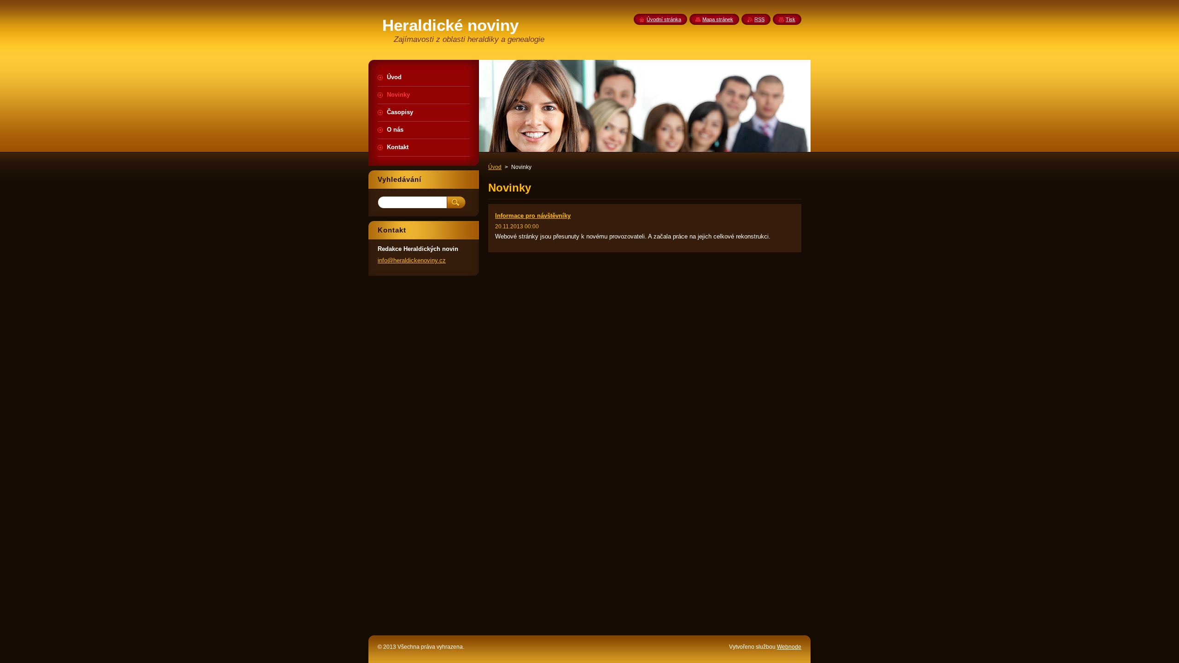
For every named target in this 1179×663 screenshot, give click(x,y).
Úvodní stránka (664, 19)
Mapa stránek (717, 19)
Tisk (790, 19)
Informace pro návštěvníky (533, 215)
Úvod (495, 167)
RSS (759, 19)
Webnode (789, 647)
